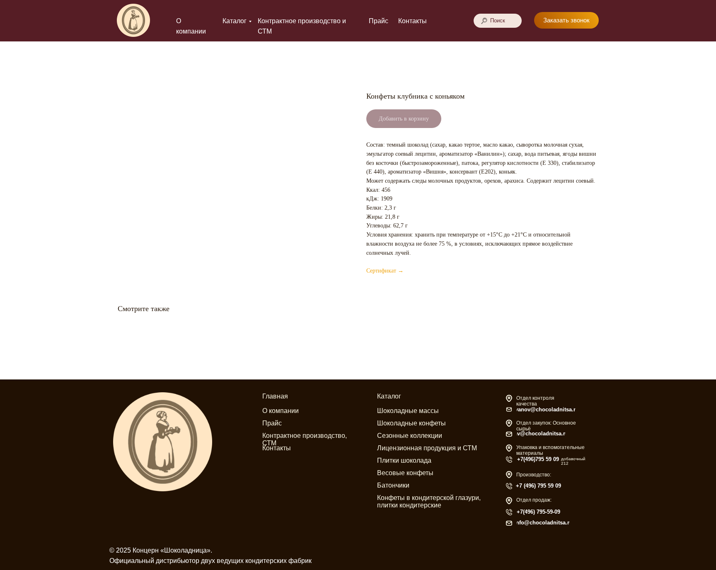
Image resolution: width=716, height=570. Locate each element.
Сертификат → (385, 271)
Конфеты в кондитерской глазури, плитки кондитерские (429, 501)
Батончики (393, 485)
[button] (566, 20)
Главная (275, 396)
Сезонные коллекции (409, 435)
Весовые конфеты (405, 472)
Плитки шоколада (404, 460)
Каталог (235, 20)
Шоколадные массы (408, 410)
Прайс (378, 20)
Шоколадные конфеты (411, 423)
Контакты (412, 20)
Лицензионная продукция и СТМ (427, 448)
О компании (280, 410)
